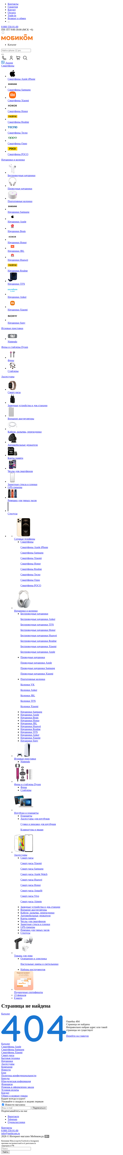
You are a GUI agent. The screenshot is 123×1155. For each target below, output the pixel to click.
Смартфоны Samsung (12, 1049)
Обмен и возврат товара (14, 1095)
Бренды (5, 1078)
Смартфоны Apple (11, 1046)
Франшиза (7, 1084)
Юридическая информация (16, 1081)
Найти (5, 1152)
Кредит (5, 1092)
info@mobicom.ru (10, 1133)
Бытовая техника (10, 1058)
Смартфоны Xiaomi (11, 1052)
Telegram (12, 1119)
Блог (3, 1072)
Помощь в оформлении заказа (17, 1087)
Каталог (5, 1043)
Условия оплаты (10, 1090)
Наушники (7, 1061)
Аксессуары (7, 1064)
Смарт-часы (7, 1055)
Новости (6, 1069)
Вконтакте (13, 1116)
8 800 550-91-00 (9, 26)
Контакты (6, 1127)
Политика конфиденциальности (18, 1075)
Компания (6, 1066)
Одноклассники (16, 1122)
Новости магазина (14, 1104)
